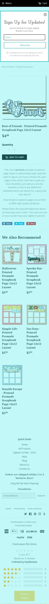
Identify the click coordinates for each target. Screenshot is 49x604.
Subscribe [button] (25, 45)
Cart (44, 3)
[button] (45, 14)
